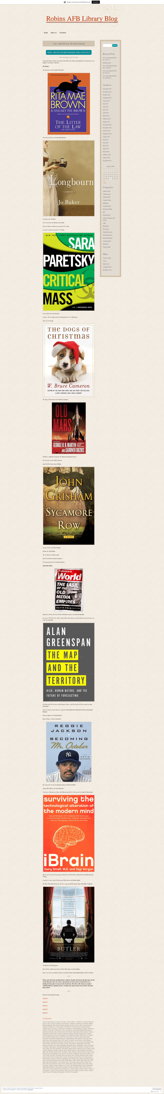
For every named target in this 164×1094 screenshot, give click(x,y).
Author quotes (107, 194)
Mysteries (80, 1052)
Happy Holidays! (70, 1038)
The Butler (76, 1067)
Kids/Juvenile (106, 215)
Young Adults (106, 247)
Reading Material (107, 238)
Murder (55, 1052)
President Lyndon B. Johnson (75, 1057)
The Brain (70, 1067)
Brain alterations (60, 1025)
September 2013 (107, 98)
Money (44, 1052)
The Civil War (82, 1067)
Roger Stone (46, 1062)
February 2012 (107, 154)
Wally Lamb (68, 1070)
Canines (76, 1025)
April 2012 (106, 149)
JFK (58, 1043)
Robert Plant (84, 1060)
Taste (84, 1065)
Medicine (89, 1048)
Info (104, 212)
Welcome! (105, 244)
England (71, 1033)
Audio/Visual (106, 191)
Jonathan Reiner (80, 1043)
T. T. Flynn (66, 1065)
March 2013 (106, 116)
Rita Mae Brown (69, 1060)
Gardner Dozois (55, 1037)
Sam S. (76, 57)
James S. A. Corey (75, 1042)
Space (84, 1063)
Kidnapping (63, 1045)
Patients (48, 1055)
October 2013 (106, 95)
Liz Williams (80, 1047)
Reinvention (50, 1060)
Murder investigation (63, 1052)
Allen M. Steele (46, 1023)
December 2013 (107, 89)
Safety (66, 1062)
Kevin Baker (57, 1045)
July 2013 (105, 104)
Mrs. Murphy (50, 1052)
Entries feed (106, 264)
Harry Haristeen (79, 1038)
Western (86, 1070)
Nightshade (76, 1053)
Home (46, 33)
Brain (54, 1025)
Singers (60, 1063)
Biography (49, 1025)
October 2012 (106, 131)
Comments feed (107, 267)
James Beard (67, 1042)
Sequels (86, 1062)
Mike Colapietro (81, 1050)
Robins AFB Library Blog (82, 18)
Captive (81, 1025)
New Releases (70, 1053)
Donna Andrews (84, 1032)
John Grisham (72, 1043)
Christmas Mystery (85, 1027)
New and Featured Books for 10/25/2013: (68, 52)
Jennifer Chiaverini (51, 1043)
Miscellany (106, 226)
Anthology (78, 1023)
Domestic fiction (62, 1032)
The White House (74, 1068)
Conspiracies (69, 1028)
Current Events (107, 200)
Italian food (60, 1042)
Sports (90, 1063)
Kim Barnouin (80, 1045)
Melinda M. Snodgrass (53, 1050)
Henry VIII (61, 1040)
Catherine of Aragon (48, 1027)
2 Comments (47, 1018)
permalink (75, 1072)
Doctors (52, 1032)
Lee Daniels (45, 1047)
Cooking (85, 1028)
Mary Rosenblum (57, 1048)
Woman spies (62, 1072)
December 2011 (107, 160)
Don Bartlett (69, 1032)
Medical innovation (82, 1048)
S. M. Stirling (61, 1062)
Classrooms (54, 1028)
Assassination (85, 1023)
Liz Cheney (73, 1047)
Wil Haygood (54, 1072)
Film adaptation (62, 1035)
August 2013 (106, 101)
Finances (77, 1035)
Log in (105, 261)
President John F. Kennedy (61, 1057)
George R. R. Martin (78, 1037)
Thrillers (86, 1068)
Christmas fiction (76, 1027)
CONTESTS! (62, 33)
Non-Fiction (83, 1053)
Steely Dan (45, 1065)
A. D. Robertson (79, 1021)
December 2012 (107, 125)
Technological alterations (49, 1067)
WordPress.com (107, 270)
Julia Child (87, 1043)
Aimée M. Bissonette (88, 1021)
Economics (60, 1033)
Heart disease (46, 1040)
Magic (47, 1048)
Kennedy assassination (48, 1045)
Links (104, 223)
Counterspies (90, 1028)
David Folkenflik (80, 1030)
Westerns (48, 1072)
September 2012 (107, 134)
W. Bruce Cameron (59, 1070)
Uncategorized (107, 241)
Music (70, 1052)
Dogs (55, 1032)
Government (46, 1038)
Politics (87, 1055)
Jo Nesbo (66, 1043)
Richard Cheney (57, 1060)
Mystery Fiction (46, 1053)
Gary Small (62, 1037)
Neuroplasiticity (55, 1053)
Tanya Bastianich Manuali (76, 1065)
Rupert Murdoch (53, 1062)
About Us (54, 33)
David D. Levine (72, 1030)
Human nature (46, 1042)
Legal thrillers (52, 1047)
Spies (87, 1063)
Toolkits (91, 1068)
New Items (58, 1021)
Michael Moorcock (72, 1050)
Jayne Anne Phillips (85, 1042)
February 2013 (107, 119)
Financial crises (84, 1035)
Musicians (74, 1052)
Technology (58, 1067)
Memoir (61, 1050)
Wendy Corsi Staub (79, 1070)
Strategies (51, 1065)
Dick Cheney (88, 1030)
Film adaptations (71, 1035)
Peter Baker (58, 1055)
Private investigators (51, 1058)
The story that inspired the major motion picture (58, 1068)
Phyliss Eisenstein (66, 1055)
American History (65, 1023)
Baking (91, 1023)
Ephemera (105, 203)
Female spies (50, 1035)
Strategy (56, 1065)
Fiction (56, 1035)
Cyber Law (64, 1030)
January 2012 (106, 157)
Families (45, 1035)
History (80, 1040)
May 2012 (105, 146)
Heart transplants (54, 1040)
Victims (52, 1070)
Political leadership (79, 1055)
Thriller (81, 1068)
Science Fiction (80, 1062)
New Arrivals (62, 1053)
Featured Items (51, 1021)
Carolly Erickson (88, 1025)
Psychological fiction (66, 1058)
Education (65, 1033)
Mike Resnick (89, 1050)
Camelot (72, 1025)
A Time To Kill (70, 1021)
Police (72, 1055)
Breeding (67, 1025)
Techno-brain (89, 1065)
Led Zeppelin (90, 1045)
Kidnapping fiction (71, 1045)
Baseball (45, 1025)
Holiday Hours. (107, 63)
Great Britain (52, 1038)
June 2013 (105, 107)
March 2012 (106, 152)
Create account (107, 258)
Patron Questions (107, 235)
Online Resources (107, 232)
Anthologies (73, 1023)
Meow (65, 1050)
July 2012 (105, 140)
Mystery (85, 1052)
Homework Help (107, 209)
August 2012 (106, 137)
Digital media (46, 1032)
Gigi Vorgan (87, 1037)
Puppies (74, 1058)
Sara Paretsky (72, 1062)
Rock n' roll (90, 1060)
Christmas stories (47, 1028)
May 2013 (105, 110)
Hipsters (67, 1040)
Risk (63, 1060)
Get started (95, 2)
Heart (91, 1038)
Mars (51, 1048)
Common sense (61, 1028)
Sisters (63, 1063)
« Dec (104, 183)
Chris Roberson (68, 1027)
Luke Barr (86, 1047)
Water (72, 1070)
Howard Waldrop (87, 1040)
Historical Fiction (73, 1040)
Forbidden (48, 1037)
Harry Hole (86, 1038)
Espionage (76, 1033)
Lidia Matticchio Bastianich (63, 1047)
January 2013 (106, 122)
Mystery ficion (90, 1052)
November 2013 (107, 92)
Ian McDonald (53, 1042)
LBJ (85, 1045)
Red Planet (86, 1058)
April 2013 (106, 113)
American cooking (55, 1023)
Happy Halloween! (60, 1038)
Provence (58, 1058)
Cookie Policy (30, 1089)
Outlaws (88, 1053)
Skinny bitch (69, 1063)
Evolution (89, 1033)
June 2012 (105, 143)
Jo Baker (61, 1043)
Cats (54, 1027)
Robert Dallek (76, 1060)
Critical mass (51, 1030)
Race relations (80, 1058)
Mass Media (65, 1048)
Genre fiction (69, 1037)
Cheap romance (59, 1027)
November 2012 (107, 128)
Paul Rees (52, 1055)
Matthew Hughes (72, 1048)
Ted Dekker (64, 1067)
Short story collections (51, 1063)
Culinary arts (58, 1030)
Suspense (61, 1065)
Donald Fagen (76, 1032)
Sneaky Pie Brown (77, 1063)
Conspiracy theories (77, 1028)
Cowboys (45, 1030)
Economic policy (53, 1033)
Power (52, 1057)
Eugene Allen (82, 1033)
